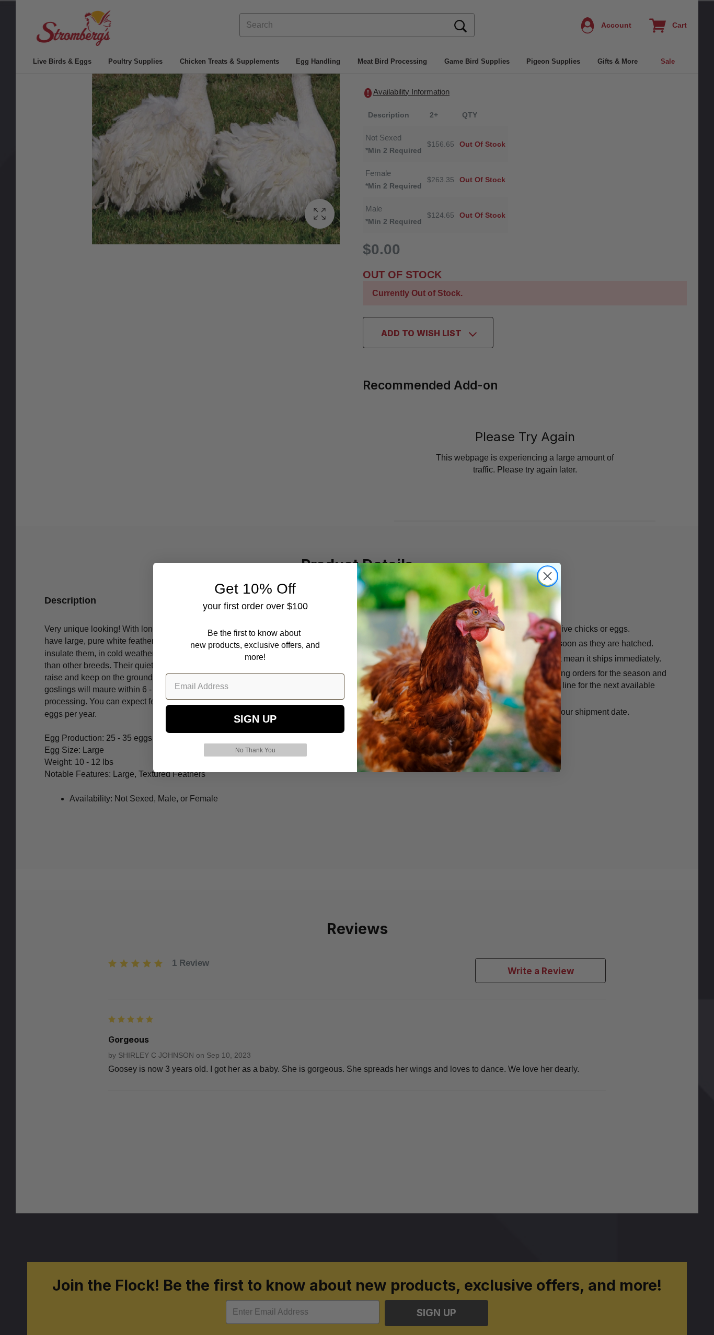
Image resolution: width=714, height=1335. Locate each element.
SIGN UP (255, 719)
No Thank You (255, 750)
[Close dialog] (547, 576)
